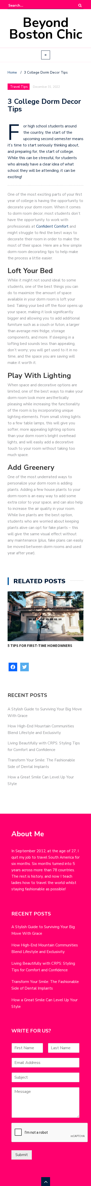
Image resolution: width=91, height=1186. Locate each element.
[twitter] (24, 666)
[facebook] (13, 666)
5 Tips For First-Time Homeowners (40, 645)
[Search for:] (24, 5)
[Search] (80, 5)
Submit (21, 1154)
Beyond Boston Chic (45, 28)
